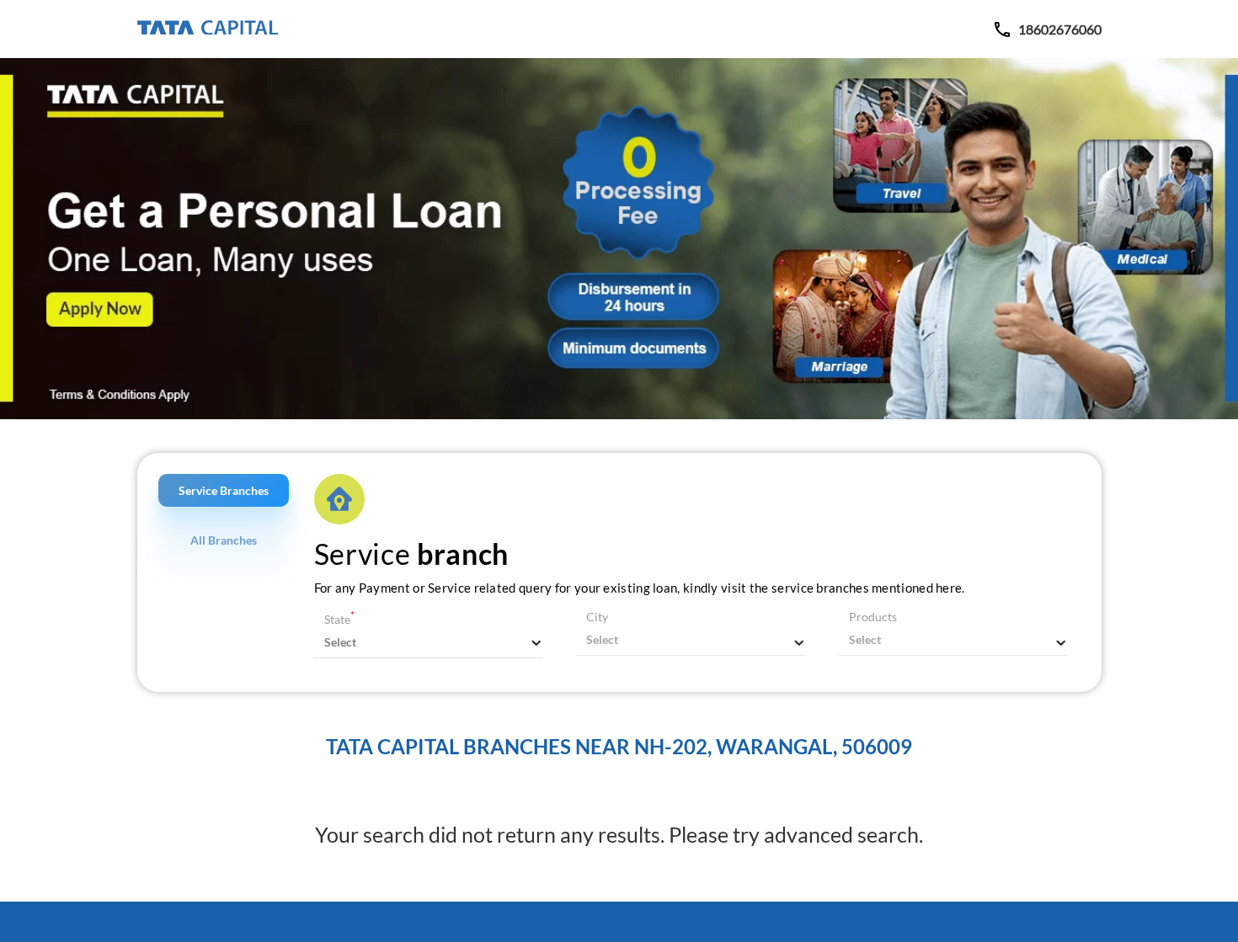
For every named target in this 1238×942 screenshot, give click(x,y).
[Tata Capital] (207, 28)
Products (873, 616)
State (339, 619)
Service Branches (224, 490)
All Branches (223, 540)
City (597, 616)
